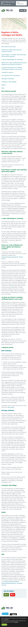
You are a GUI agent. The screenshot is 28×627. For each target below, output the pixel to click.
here (12, 285)
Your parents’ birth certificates (10, 75)
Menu (21, 10)
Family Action (7, 10)
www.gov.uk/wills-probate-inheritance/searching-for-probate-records (12, 583)
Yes (7, 595)
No (13, 595)
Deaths (3, 85)
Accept (4, 624)
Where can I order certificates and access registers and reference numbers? (13, 63)
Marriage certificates (7, 79)
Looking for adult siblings (8, 82)
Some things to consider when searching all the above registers (13, 55)
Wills (2, 88)
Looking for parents (7, 72)
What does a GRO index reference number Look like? (11, 50)
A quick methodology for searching (12, 59)
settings (16, 622)
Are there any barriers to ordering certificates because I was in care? (11, 68)
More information (20, 3)
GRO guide (11, 407)
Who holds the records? (8, 47)
